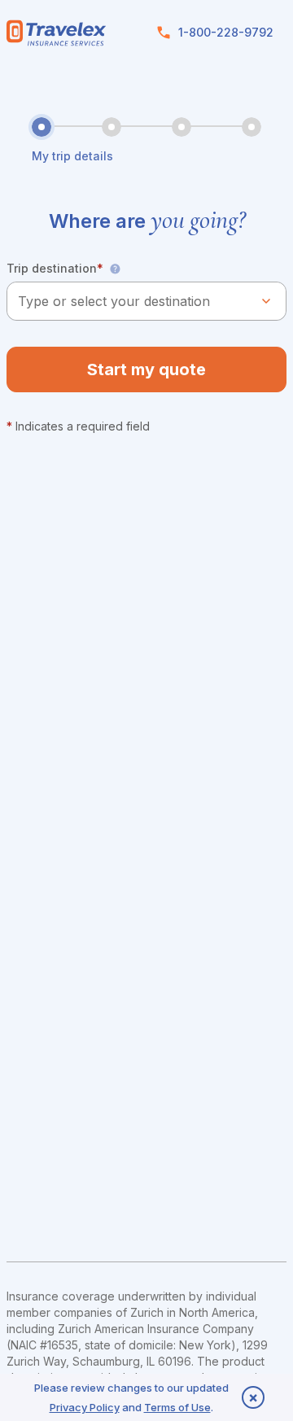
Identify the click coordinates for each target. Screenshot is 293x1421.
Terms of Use (177, 1407)
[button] (114, 268)
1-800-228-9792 (225, 32)
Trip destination (55, 268)
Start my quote (146, 369)
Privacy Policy (85, 1407)
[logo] (57, 33)
